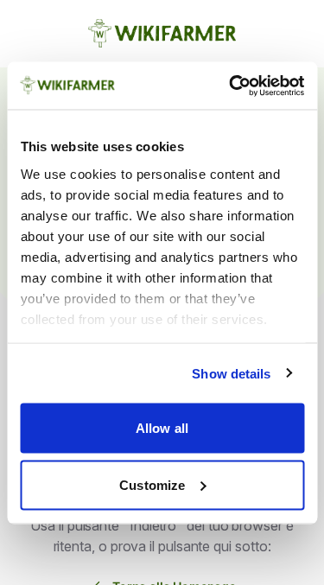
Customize (152, 484)
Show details (231, 373)
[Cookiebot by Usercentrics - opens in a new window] (230, 85)
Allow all (162, 428)
